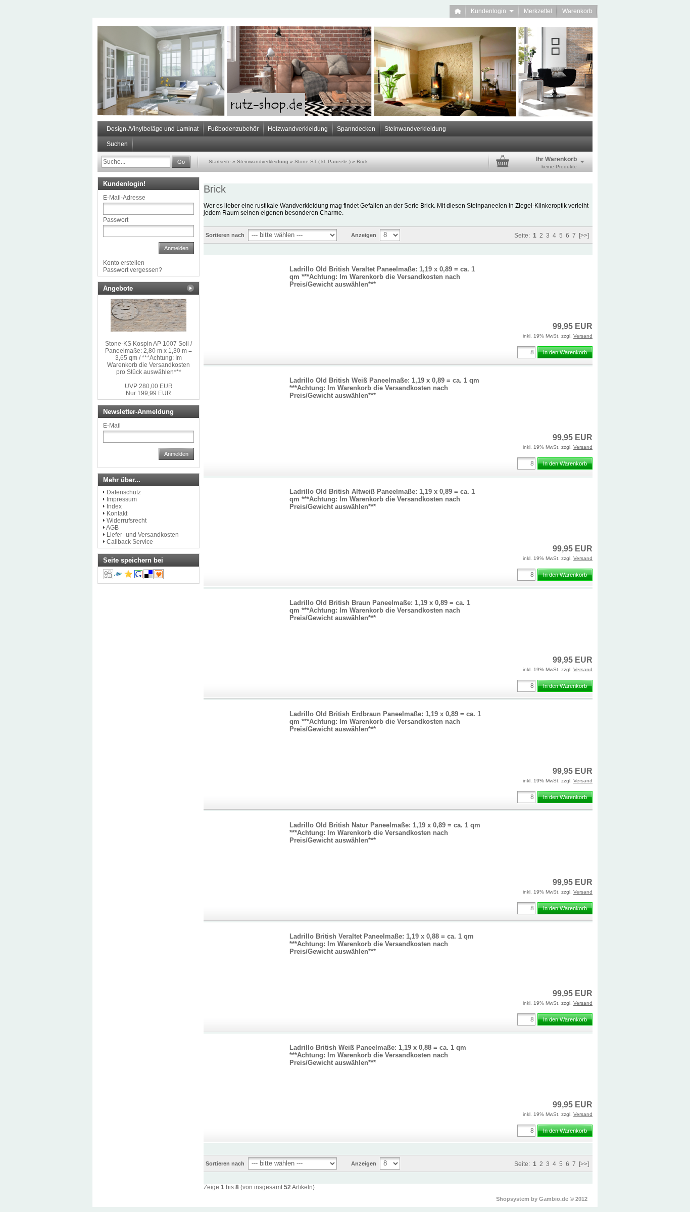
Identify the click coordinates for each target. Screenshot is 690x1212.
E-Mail (112, 425)
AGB (112, 527)
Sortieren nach (225, 235)
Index (114, 506)
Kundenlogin (492, 11)
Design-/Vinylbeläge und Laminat (153, 128)
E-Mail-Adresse (124, 197)
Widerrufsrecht (126, 520)
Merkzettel (538, 11)
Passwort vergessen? (132, 269)
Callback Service (130, 541)
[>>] (584, 235)
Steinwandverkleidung (415, 128)
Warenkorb (577, 11)
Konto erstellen (123, 262)
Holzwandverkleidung (298, 128)
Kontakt (117, 513)
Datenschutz (124, 492)
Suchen (117, 144)
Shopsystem (512, 1199)
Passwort (115, 219)
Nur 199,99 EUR (149, 390)
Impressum (122, 499)
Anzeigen (363, 235)
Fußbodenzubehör (233, 128)
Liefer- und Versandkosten (143, 534)
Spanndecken (356, 128)
